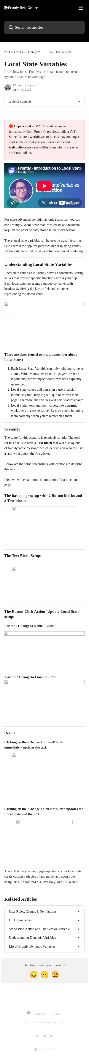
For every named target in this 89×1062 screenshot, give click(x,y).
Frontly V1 (34, 52)
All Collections (13, 52)
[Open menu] (81, 7)
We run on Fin (47, 1049)
